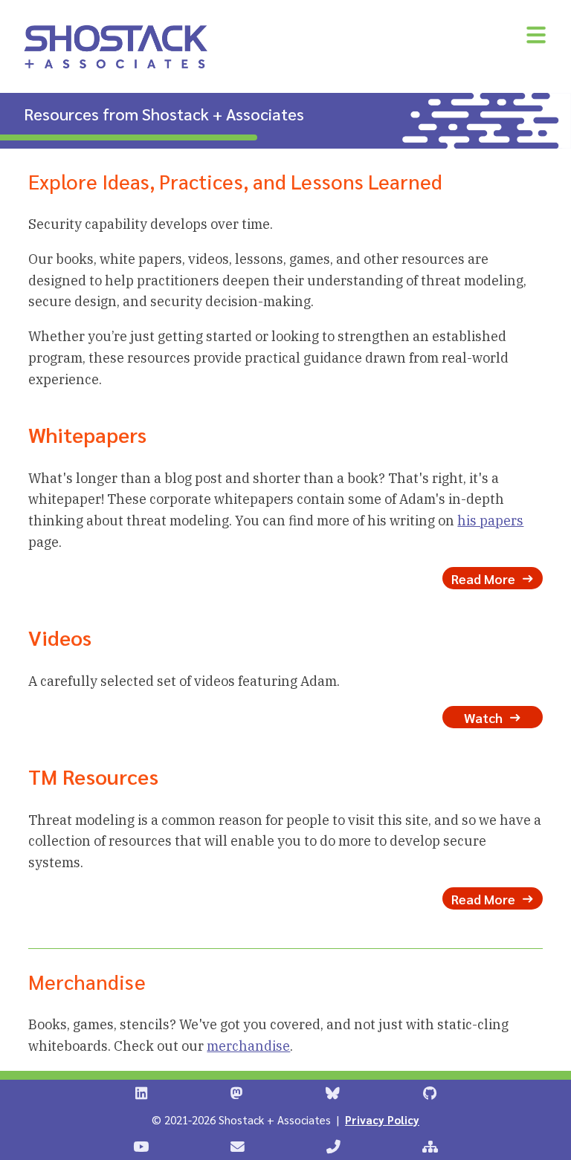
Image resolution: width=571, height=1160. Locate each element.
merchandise (248, 1045)
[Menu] (536, 35)
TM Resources (93, 775)
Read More (484, 577)
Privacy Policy (382, 1119)
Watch (485, 716)
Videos (59, 636)
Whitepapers (87, 434)
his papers (490, 520)
